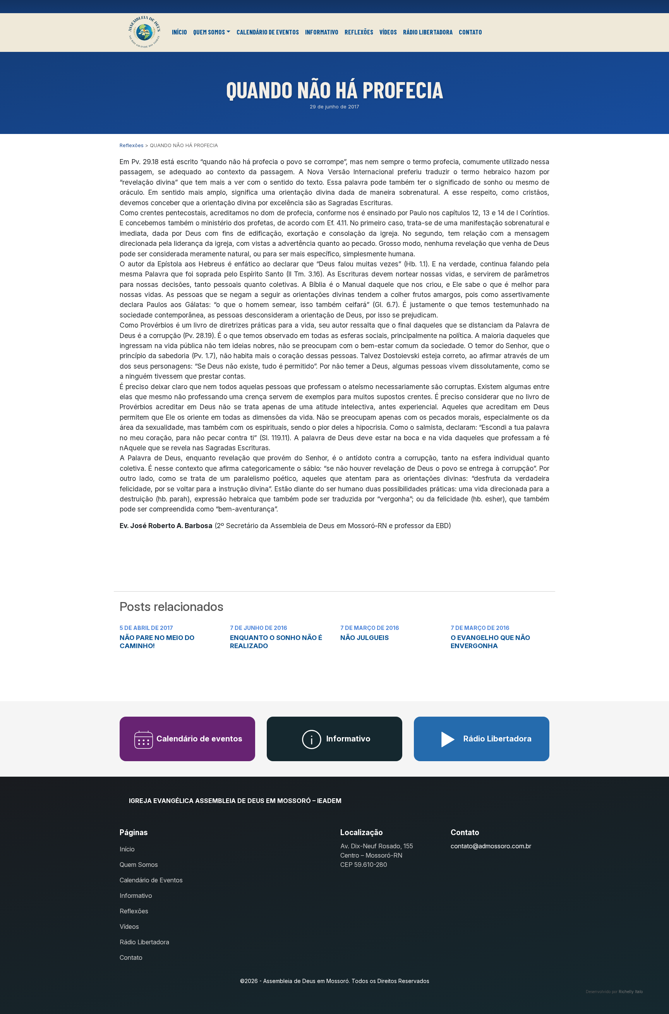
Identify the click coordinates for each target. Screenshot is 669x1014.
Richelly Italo (631, 991)
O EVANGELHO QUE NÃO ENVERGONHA (490, 641)
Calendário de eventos (198, 738)
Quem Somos (209, 32)
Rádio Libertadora (428, 32)
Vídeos (388, 32)
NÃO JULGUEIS (364, 638)
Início (179, 32)
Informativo (321, 32)
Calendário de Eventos (268, 32)
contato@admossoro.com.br (491, 846)
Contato (470, 32)
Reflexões (359, 32)
